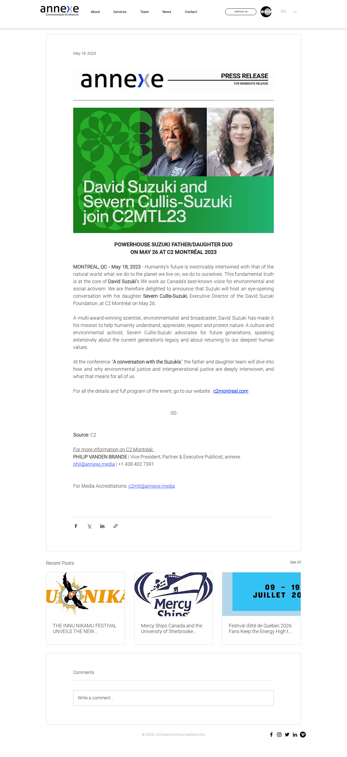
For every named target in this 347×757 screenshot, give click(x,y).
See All (295, 562)
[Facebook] (271, 735)
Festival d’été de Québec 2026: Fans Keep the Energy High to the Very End (261, 628)
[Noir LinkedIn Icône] (295, 735)
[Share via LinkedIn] (102, 526)
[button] (240, 11)
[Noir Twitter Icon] (287, 735)
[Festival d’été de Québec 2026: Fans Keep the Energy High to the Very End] (261, 594)
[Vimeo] (303, 735)
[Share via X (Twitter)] (89, 526)
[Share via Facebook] (75, 526)
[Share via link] (115, 526)
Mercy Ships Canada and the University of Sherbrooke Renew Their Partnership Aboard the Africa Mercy (171, 628)
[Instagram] (279, 735)
